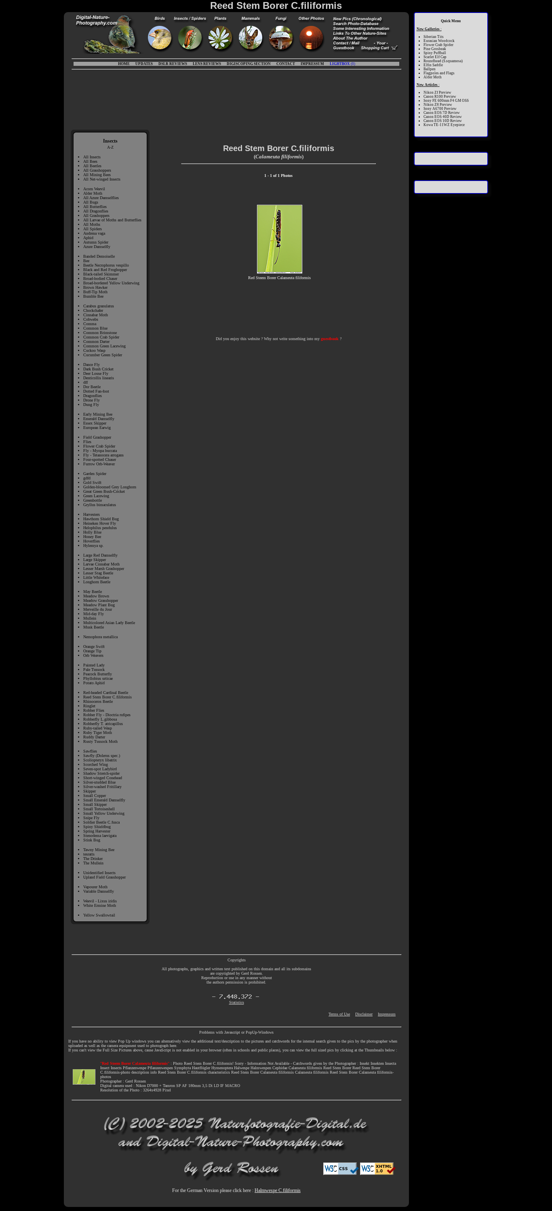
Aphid (88, 237)
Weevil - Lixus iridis (100, 901)
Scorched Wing (95, 764)
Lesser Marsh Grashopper (103, 568)
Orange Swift (94, 646)
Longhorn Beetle (96, 582)
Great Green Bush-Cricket (104, 491)
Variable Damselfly (98, 891)
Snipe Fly (91, 818)
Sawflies (90, 751)
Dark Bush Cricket (98, 369)
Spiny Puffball (434, 53)
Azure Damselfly (96, 246)
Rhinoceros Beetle (98, 701)
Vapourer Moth (95, 887)
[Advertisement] (236, 98)
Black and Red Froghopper (105, 269)
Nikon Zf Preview (437, 92)
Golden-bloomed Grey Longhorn (109, 487)
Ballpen (429, 69)
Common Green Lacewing (104, 346)
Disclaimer (364, 1014)
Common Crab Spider (101, 337)
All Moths (91, 224)
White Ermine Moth (99, 905)
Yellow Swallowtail (99, 915)
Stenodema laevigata (99, 835)
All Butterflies (95, 206)
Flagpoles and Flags (439, 73)
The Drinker (93, 858)
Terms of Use (339, 1014)
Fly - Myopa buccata (100, 450)
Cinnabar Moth (95, 315)
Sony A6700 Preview (440, 109)
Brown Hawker (95, 287)
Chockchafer (93, 310)
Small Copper (94, 795)
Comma (89, 324)
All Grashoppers (96, 215)
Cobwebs (90, 319)
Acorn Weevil (94, 189)
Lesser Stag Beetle (98, 573)
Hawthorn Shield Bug (101, 519)
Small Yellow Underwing (103, 813)
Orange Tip (92, 651)
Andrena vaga (94, 233)
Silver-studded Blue (99, 782)
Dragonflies (92, 395)
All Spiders (92, 229)
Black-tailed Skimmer (101, 274)
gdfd (87, 478)
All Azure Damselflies (101, 198)
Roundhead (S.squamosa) (443, 61)
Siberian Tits (433, 37)
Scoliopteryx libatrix (100, 760)
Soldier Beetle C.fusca (101, 822)
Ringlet (89, 706)
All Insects (92, 157)
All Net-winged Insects (101, 179)
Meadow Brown (96, 596)
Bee (86, 261)
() (342, 64)
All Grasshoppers (97, 170)
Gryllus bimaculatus (99, 504)
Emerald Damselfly (98, 418)
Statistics (236, 1002)
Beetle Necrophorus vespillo (106, 265)
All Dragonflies (95, 211)
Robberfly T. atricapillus (103, 723)
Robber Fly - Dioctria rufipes (107, 715)
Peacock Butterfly (97, 674)
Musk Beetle (93, 627)
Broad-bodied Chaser (100, 278)
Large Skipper (94, 559)
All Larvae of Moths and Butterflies (112, 220)
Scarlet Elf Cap (435, 57)
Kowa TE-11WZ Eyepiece (444, 125)
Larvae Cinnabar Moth (101, 564)
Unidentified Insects (99, 872)
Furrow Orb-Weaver (99, 464)
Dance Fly (91, 364)
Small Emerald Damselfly (104, 800)
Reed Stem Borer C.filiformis (107, 697)
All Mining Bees (97, 174)
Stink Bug (91, 840)
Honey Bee (92, 536)
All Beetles (92, 166)
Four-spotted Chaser (99, 459)
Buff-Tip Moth (95, 292)
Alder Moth (92, 193)
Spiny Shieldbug (97, 826)
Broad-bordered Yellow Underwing (111, 283)
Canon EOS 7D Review (441, 113)
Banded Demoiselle (99, 256)
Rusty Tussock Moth (100, 741)
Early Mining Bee (97, 414)
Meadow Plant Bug (99, 605)
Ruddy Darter (94, 737)
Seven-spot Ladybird (100, 769)
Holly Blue (92, 532)
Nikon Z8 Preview (437, 105)
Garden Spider (94, 473)
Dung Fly (91, 404)
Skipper (89, 791)
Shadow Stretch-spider (101, 773)
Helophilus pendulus (100, 528)
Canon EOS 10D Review (442, 121)
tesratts (89, 854)
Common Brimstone (100, 332)
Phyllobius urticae (98, 678)
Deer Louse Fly (95, 373)
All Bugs (90, 202)
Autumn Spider (95, 242)
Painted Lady (94, 665)
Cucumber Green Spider (102, 355)
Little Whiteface (96, 577)
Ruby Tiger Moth (97, 732)
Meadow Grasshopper (100, 600)
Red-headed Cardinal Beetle (105, 692)
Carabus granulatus (98, 306)
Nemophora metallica (100, 637)
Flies (87, 441)
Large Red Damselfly (100, 555)
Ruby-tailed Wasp (97, 728)
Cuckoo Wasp (94, 350)
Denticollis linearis (98, 378)
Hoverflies (91, 541)
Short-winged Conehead (102, 778)
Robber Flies (93, 710)
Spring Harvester (96, 831)
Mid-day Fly (93, 614)
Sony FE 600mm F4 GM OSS (446, 101)
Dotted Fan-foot (96, 391)
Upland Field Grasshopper (104, 877)
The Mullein (93, 863)
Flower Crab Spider (99, 446)
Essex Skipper (94, 423)
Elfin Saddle (433, 65)
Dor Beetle (92, 387)
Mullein (89, 618)
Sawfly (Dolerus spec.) (101, 755)
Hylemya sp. (93, 545)
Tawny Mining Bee (98, 849)
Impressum (387, 1014)
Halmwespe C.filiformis (278, 1190)
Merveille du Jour (97, 609)
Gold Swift (92, 482)
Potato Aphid (94, 683)
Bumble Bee (93, 296)
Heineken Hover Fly (99, 523)
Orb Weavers (93, 655)
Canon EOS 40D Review (442, 117)
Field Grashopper (97, 437)
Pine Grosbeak (434, 49)
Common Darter (96, 341)
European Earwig (97, 427)
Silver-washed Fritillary (102, 786)
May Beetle (92, 591)
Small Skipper (95, 804)
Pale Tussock (94, 669)
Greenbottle (92, 500)
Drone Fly (91, 400)
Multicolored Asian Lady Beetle (109, 622)
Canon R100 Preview (439, 97)
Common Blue (95, 328)
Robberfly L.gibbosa (100, 719)
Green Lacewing (96, 496)
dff (85, 382)
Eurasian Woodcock (439, 41)
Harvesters (91, 514)
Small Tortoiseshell (99, 809)
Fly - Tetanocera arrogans (103, 455)
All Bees (90, 161)
